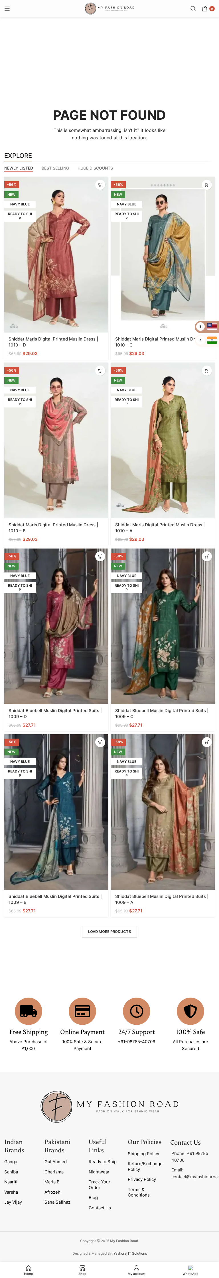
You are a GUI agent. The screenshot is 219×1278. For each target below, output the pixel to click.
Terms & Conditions (139, 1192)
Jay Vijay (13, 1202)
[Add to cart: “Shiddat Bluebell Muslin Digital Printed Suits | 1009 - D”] (100, 556)
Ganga (10, 1161)
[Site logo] (109, 8)
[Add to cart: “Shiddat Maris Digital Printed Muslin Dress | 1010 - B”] (100, 371)
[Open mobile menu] (7, 8)
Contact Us (100, 1207)
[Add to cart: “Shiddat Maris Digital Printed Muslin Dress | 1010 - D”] (100, 185)
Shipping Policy (143, 1153)
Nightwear (99, 1172)
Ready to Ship (103, 1161)
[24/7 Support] (136, 1011)
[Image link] (109, 1106)
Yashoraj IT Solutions (130, 1253)
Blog (93, 1197)
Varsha (11, 1192)
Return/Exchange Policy (145, 1166)
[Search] (193, 8)
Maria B (52, 1182)
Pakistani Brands (57, 1146)
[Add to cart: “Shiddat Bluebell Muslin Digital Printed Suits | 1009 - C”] (207, 556)
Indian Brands (14, 1146)
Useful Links (98, 1146)
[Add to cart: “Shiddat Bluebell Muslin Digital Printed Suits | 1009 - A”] (207, 742)
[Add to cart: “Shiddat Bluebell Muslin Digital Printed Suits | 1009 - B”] (100, 742)
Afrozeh (52, 1192)
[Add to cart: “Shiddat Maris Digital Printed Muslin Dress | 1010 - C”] (207, 185)
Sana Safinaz (57, 1202)
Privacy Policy (142, 1179)
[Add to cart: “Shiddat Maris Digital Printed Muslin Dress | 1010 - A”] (207, 371)
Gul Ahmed (55, 1161)
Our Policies (144, 1142)
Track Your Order (99, 1184)
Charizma (54, 1172)
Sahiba (11, 1172)
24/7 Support (136, 1032)
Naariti (10, 1182)
